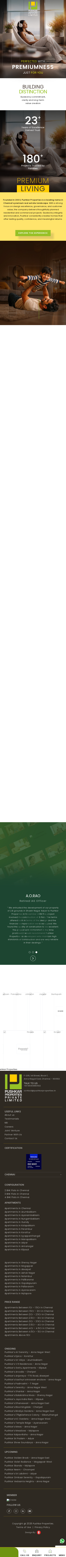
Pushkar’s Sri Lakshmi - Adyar (21, 1473)
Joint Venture (12, 1130)
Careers (9, 1126)
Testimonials (12, 1118)
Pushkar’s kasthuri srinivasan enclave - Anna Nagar (33, 1379)
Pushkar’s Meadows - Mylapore (22, 1430)
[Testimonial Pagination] (30, 952)
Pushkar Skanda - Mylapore (20, 1465)
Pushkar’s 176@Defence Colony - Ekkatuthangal (31, 1414)
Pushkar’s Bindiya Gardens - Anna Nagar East (29, 1411)
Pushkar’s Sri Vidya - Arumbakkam (24, 1359)
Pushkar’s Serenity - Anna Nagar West (26, 1387)
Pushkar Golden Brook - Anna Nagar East (27, 1457)
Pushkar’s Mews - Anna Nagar (21, 1426)
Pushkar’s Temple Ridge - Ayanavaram (26, 1422)
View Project (33, 474)
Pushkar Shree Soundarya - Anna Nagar (27, 1442)
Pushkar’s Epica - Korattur (19, 1356)
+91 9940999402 (32, 1086)
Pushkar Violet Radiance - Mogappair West (28, 1461)
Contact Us (11, 1138)
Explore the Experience (33, 233)
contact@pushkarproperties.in (40, 1091)
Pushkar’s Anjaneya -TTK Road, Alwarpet (27, 1375)
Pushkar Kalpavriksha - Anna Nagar (24, 1434)
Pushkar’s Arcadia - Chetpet (20, 1371)
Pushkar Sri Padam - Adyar (19, 1438)
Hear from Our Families (33, 863)
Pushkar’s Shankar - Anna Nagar (22, 1391)
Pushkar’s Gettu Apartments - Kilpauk (26, 1367)
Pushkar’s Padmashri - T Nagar (22, 1383)
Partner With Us (13, 1134)
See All (18, 811)
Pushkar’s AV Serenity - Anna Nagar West (27, 1352)
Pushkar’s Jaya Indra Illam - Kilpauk (24, 1399)
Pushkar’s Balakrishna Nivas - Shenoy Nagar (29, 1395)
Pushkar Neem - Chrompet (20, 1469)
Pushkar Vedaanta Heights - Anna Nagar (27, 1481)
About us (10, 1114)
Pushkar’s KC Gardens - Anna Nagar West (28, 1418)
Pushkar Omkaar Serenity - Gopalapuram (28, 1477)
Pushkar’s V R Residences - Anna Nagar (26, 1363)
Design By (30, 1532)
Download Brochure (33, 480)
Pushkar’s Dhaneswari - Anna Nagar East (27, 1403)
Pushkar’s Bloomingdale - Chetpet (24, 1407)
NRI (6, 1122)
